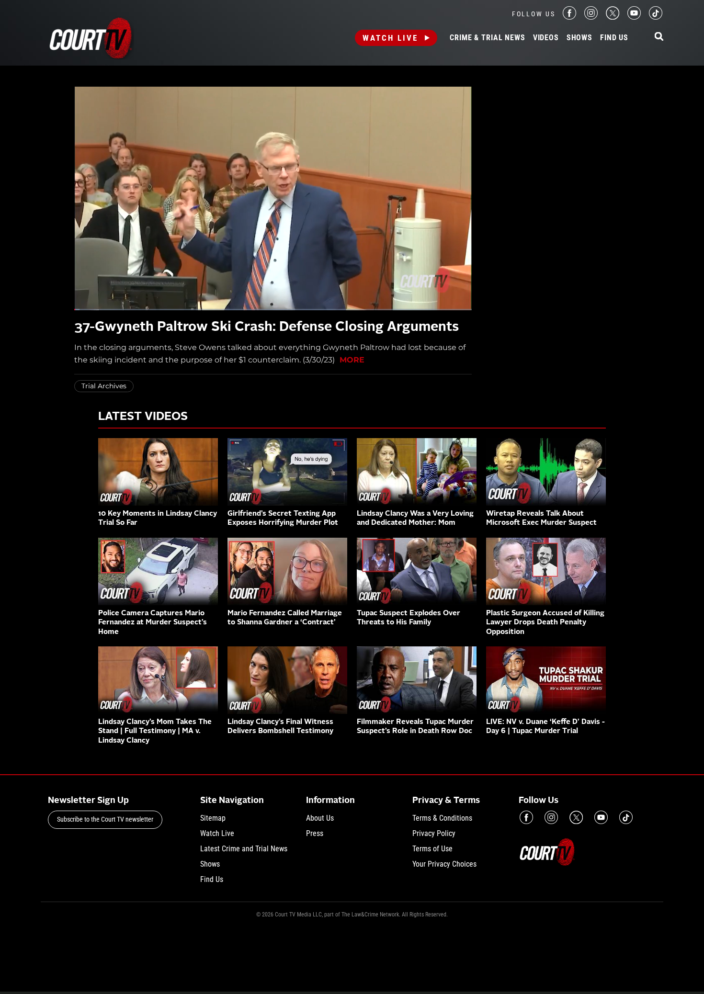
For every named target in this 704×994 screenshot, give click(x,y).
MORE (352, 359)
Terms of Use (432, 848)
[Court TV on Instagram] (591, 17)
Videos (546, 38)
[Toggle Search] (659, 37)
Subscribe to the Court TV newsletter (105, 819)
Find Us (614, 38)
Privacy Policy (433, 833)
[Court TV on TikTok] (655, 17)
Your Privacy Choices (444, 864)
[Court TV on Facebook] (569, 17)
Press (314, 833)
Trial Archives (103, 386)
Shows (579, 38)
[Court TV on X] (612, 17)
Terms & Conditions (442, 818)
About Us (320, 818)
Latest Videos (143, 417)
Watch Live (390, 38)
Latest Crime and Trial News (243, 848)
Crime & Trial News (487, 38)
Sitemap (213, 818)
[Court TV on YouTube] (634, 17)
